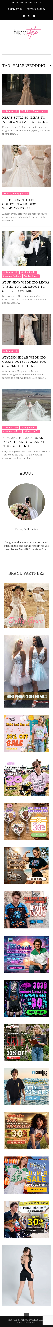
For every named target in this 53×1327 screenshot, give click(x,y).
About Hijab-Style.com (27, 3)
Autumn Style (10, 111)
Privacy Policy (36, 9)
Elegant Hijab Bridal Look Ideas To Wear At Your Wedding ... (23, 442)
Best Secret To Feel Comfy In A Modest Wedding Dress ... (20, 204)
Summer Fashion (12, 276)
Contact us (15, 9)
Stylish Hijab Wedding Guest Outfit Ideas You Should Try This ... (24, 362)
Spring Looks (28, 272)
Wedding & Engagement (33, 111)
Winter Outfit (31, 276)
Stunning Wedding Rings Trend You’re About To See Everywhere (25, 287)
